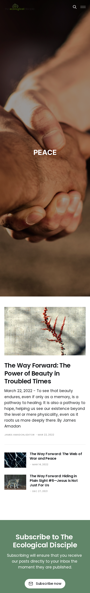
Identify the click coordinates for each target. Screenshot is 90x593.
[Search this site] (74, 7)
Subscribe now (48, 583)
